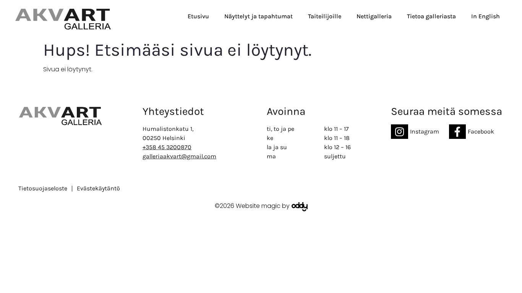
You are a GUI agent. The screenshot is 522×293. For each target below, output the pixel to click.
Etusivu (198, 16)
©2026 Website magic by (252, 205)
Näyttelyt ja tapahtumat (258, 16)
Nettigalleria (374, 16)
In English (485, 16)
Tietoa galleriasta (431, 16)
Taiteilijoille (324, 16)
